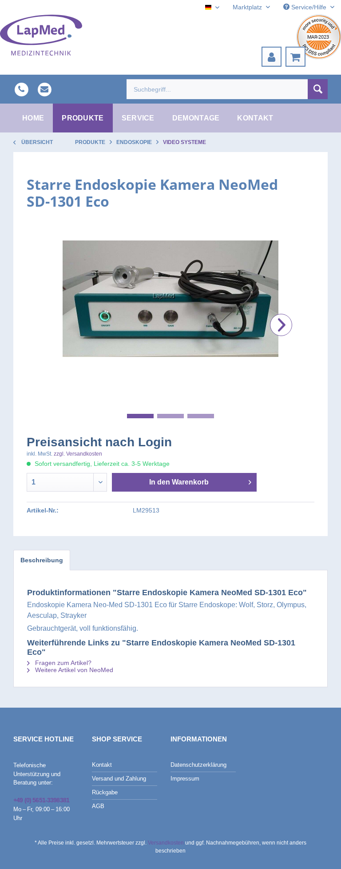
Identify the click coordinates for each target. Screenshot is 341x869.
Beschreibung (41, 560)
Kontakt (102, 764)
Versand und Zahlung (119, 778)
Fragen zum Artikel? (62, 662)
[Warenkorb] (295, 57)
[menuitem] (272, 57)
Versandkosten (166, 843)
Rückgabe (105, 792)
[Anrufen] (21, 88)
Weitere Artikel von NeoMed (73, 669)
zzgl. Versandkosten (78, 454)
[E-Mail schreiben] (44, 88)
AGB (98, 806)
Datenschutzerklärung (198, 764)
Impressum (184, 778)
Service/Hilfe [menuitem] (308, 7)
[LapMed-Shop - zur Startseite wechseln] (41, 35)
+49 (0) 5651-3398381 (41, 800)
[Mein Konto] (272, 57)
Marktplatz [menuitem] (248, 7)
